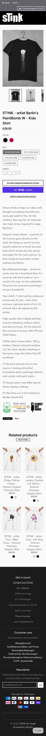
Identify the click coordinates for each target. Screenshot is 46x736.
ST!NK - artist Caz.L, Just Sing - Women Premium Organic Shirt (34, 543)
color (6, 135)
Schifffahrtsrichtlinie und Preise (23, 646)
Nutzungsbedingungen (23, 650)
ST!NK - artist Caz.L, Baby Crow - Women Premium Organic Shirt (12, 543)
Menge (6, 169)
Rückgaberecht (23, 643)
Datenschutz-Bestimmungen (23, 653)
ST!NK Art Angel (27, 723)
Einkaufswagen (32, 8)
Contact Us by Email (23, 582)
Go (40, 685)
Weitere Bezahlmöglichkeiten (23, 196)
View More (23, 440)
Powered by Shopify (23, 727)
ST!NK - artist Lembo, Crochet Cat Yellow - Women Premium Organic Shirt (34, 485)
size (4, 147)
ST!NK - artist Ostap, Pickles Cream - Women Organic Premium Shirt (12, 483)
